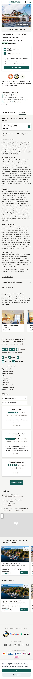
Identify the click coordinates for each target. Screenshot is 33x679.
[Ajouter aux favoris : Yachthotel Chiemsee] (3, 547)
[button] (16, 523)
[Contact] (26, 2)
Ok (16, 670)
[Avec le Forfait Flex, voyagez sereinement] (26, 29)
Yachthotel (9, 563)
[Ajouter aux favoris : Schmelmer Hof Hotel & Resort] (29, 6)
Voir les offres (16, 67)
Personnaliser (16, 674)
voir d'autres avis (16, 482)
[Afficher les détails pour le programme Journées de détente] (29, 126)
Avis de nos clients (9, 112)
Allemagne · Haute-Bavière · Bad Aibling (13, 40)
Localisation (22, 112)
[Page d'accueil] (14, 2)
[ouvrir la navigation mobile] (2, 2)
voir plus (4, 104)
